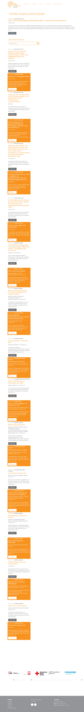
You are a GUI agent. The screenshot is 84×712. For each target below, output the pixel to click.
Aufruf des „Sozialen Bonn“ (17, 606)
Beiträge (34, 4)
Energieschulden (57, 4)
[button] (12, 33)
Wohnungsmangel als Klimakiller (15, 541)
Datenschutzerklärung (36, 699)
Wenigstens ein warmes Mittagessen (16, 583)
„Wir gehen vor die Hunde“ (17, 473)
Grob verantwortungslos (16, 271)
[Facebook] (32, 704)
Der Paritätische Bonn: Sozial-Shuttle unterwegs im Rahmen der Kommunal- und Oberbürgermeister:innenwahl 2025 (18, 203)
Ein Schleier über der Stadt (17, 450)
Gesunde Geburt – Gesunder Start (18, 341)
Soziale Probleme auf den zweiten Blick (17, 563)
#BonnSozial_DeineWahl (16, 425)
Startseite (27, 4)
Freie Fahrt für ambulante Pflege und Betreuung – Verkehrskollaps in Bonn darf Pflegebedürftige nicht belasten (18, 54)
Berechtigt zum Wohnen (16, 362)
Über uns (41, 4)
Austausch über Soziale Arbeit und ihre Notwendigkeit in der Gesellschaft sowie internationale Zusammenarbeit (18, 98)
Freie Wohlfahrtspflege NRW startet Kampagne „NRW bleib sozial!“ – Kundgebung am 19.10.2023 (18, 247)
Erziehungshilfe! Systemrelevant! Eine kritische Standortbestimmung (18, 317)
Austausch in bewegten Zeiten (19, 76)
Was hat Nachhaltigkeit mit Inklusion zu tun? (17, 404)
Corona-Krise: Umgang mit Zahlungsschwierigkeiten (17, 493)
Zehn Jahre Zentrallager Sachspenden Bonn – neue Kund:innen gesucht (37, 20)
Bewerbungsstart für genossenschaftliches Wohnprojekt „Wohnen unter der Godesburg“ (18, 124)
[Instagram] (35, 704)
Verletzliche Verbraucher (16, 625)
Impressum (34, 701)
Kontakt (48, 4)
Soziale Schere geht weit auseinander (17, 226)
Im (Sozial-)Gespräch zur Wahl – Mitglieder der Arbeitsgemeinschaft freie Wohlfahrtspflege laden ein (19, 176)
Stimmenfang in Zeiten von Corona (17, 516)
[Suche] (37, 43)
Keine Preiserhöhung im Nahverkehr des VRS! (16, 382)
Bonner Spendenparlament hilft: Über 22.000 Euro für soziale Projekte (17, 292)
